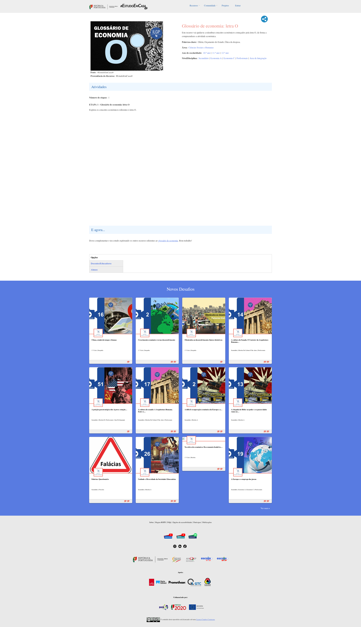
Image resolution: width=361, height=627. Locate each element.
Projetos (225, 5)
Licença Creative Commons (205, 619)
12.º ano (225, 52)
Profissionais (242, 58)
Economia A (216, 58)
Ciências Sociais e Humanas (201, 47)
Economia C (229, 58)
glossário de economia (168, 240)
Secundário (204, 58)
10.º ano (206, 52)
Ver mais (264, 508)
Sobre (151, 522)
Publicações (207, 522)
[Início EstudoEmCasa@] (103, 6)
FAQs (169, 522)
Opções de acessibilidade (182, 522)
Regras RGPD (160, 522)
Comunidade (209, 5)
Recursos (194, 5)
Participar (197, 522)
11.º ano (216, 52)
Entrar (238, 5)
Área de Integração (258, 58)
